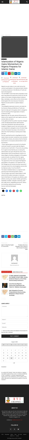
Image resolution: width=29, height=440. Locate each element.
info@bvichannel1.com (17, 420)
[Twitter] (6, 73)
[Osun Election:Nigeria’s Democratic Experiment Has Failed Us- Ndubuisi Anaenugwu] (4, 285)
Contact (17, 435)
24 (3, 358)
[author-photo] (14, 261)
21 (18, 355)
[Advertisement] (14, 18)
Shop (15, 434)
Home (2, 35)
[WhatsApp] (12, 73)
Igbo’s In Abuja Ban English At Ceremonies (7, 245)
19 (11, 355)
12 (11, 352)
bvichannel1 (5, 71)
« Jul (14, 362)
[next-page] (4, 299)
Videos (11, 434)
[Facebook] (2, 73)
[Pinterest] (9, 73)
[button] (2, 2)
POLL (3, 434)
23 (25, 355)
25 (7, 358)
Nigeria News (7, 35)
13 (15, 352)
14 (18, 352)
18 (7, 355)
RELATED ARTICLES (6, 272)
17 (3, 355)
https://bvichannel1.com (14, 265)
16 (25, 352)
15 (22, 352)
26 (11, 358)
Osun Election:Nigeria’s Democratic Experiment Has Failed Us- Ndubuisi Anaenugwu (17, 285)
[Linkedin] (15, 73)
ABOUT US (12, 435)
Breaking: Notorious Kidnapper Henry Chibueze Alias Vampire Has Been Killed (21, 247)
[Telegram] (19, 73)
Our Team (20, 434)
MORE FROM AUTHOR (18, 272)
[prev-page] (2, 299)
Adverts (24, 434)
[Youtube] (18, 429)
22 (22, 355)
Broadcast (7, 434)
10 (3, 352)
